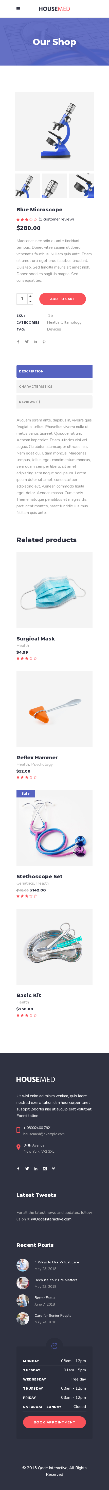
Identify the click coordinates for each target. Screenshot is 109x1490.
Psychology (42, 764)
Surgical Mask (35, 639)
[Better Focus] (24, 1300)
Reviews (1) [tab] (29, 402)
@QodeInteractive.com (51, 1219)
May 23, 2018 (45, 1268)
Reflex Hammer (37, 758)
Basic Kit (28, 995)
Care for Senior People (53, 1315)
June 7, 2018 (45, 1304)
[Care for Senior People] (24, 1318)
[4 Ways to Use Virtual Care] (24, 1265)
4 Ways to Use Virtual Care (57, 1262)
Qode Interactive (52, 1468)
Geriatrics (25, 883)
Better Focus (45, 1297)
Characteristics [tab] (35, 386)
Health (53, 322)
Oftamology (71, 322)
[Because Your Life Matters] (24, 1283)
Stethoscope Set (39, 876)
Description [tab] (31, 371)
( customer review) (56, 219)
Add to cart (62, 299)
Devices (54, 329)
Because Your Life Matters (56, 1280)
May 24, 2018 (45, 1322)
